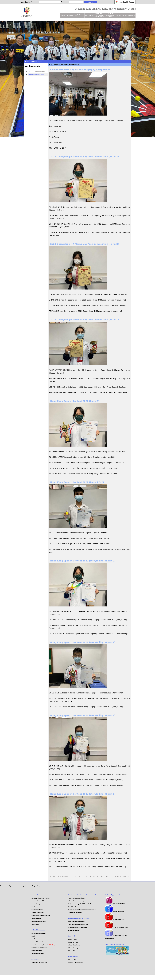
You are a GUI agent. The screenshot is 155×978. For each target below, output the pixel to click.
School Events (72, 939)
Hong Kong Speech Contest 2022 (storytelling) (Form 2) (82, 642)
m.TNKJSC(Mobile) (119, 903)
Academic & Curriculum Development (99, 15)
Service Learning (73, 930)
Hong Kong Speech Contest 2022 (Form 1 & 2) (77, 482)
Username (35, 2)
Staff (33, 936)
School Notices (73, 942)
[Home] (26, 10)
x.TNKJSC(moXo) (118, 911)
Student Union (36, 918)
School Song (35, 904)
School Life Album (74, 945)
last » (126, 876)
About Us (70, 15)
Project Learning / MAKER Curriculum (80, 904)
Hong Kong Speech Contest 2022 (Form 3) (74, 401)
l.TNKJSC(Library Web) (120, 927)
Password (64, 2)
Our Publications (37, 909)
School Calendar (36, 950)
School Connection (37, 953)
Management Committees (76, 898)
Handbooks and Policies (39, 947)
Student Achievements (37, 74)
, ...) (53, 944)
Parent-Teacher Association (40, 915)
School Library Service (76, 901)
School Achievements (36, 72)
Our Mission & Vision (38, 901)
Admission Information (39, 962)
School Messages (73, 948)
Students (34, 939)
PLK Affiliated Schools (38, 921)
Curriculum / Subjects (75, 912)
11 (107, 876)
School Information (79, 15)
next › (118, 876)
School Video (72, 951)
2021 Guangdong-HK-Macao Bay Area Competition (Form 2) (84, 244)
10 (102, 876)
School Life (120, 15)
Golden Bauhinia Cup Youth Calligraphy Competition (80, 69)
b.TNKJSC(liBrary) (119, 919)
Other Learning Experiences (77, 927)
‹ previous (63, 876)
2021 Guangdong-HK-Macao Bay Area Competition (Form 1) (84, 319)
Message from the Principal (40, 898)
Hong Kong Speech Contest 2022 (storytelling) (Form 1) (82, 794)
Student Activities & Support (110, 15)
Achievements (37, 61)
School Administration (38, 933)
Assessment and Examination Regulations (82, 909)
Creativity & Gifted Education (78, 924)
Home (27, 61)
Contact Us (35, 924)
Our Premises (36, 906)
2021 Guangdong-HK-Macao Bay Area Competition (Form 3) (84, 156)
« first (53, 876)
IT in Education (73, 906)
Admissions (89, 15)
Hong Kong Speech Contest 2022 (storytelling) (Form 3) (82, 561)
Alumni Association (37, 912)
